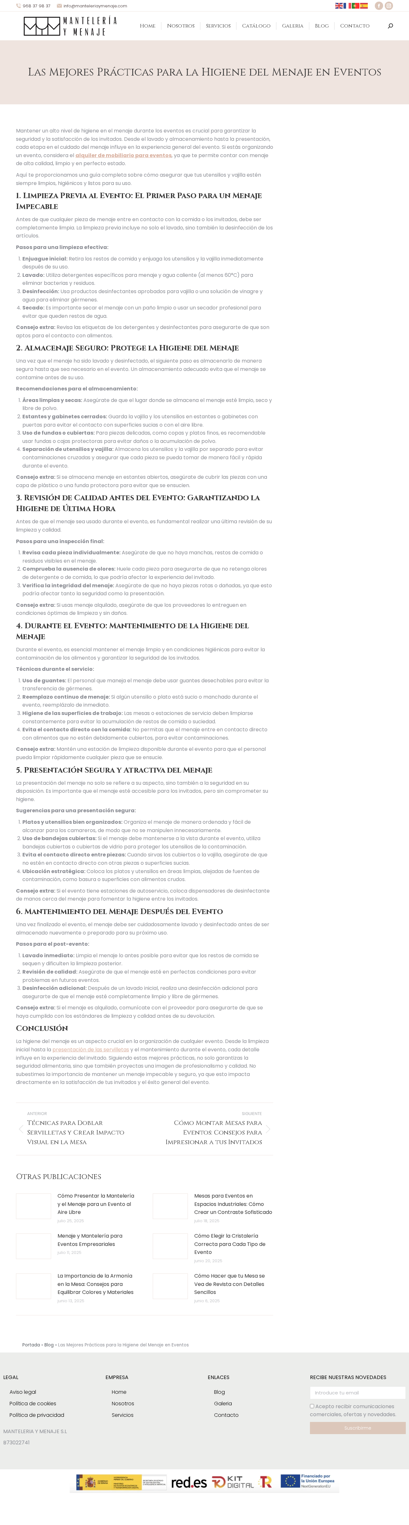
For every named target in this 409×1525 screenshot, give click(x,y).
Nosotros (123, 1403)
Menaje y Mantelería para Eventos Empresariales (90, 1240)
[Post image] (33, 1206)
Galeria (223, 1403)
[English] (339, 6)
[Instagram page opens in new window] (389, 6)
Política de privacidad (37, 1415)
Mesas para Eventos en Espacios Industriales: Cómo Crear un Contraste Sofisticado (233, 1204)
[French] (347, 6)
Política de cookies (33, 1403)
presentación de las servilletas (90, 1049)
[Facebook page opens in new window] (379, 6)
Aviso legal (23, 1392)
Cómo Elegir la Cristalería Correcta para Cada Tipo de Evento (230, 1244)
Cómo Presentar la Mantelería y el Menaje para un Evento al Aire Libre (96, 1204)
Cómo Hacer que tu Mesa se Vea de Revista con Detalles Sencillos (229, 1284)
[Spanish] (364, 6)
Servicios (123, 1415)
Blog (49, 1345)
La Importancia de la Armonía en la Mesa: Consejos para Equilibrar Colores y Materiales (96, 1284)
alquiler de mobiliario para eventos (123, 155)
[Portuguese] (356, 6)
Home (119, 1392)
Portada (31, 1345)
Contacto (226, 1415)
